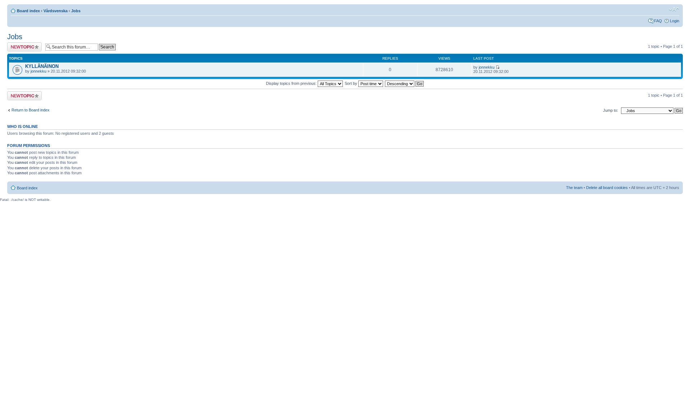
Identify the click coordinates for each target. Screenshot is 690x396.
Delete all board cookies (607, 187)
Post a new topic (21, 44)
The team (574, 187)
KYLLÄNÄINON (42, 66)
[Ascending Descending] (404, 83)
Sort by (351, 83)
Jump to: (610, 110)
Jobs (75, 11)
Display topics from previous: (292, 83)
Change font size (674, 9)
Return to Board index (31, 110)
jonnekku (38, 71)
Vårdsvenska (55, 11)
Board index (28, 11)
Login (674, 21)
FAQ (658, 21)
